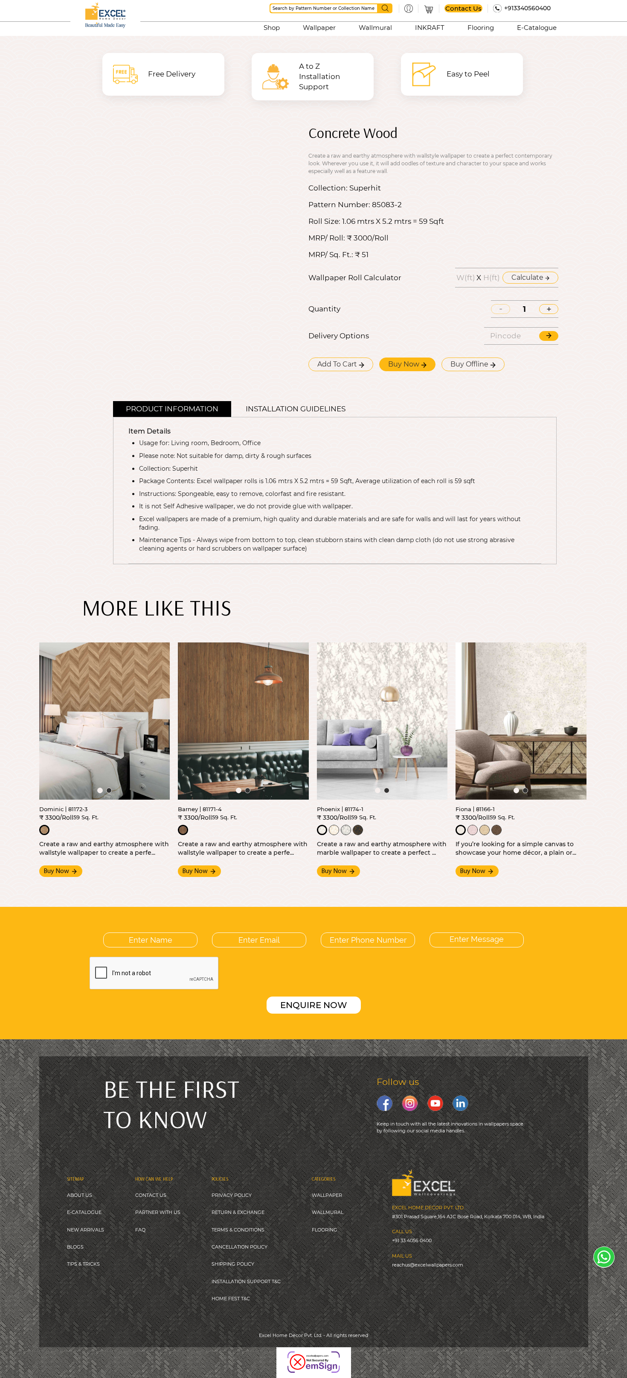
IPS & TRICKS (85, 1264)
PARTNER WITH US (157, 1212)
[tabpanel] (104, 721)
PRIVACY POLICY (232, 1195)
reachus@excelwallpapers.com (427, 1265)
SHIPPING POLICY (233, 1264)
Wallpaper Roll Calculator (354, 277)
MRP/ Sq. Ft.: (330, 254)
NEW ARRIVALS (85, 1230)
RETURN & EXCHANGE (238, 1212)
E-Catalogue (537, 27)
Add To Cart (338, 364)
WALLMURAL (327, 1212)
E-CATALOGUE (84, 1212)
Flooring (480, 27)
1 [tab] (100, 790)
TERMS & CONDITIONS (238, 1230)
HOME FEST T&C (231, 1299)
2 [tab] (109, 790)
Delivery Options (338, 336)
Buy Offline (470, 364)
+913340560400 (527, 8)
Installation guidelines (295, 409)
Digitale (366, 1356)
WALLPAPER (327, 1195)
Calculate (528, 277)
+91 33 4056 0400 (412, 1240)
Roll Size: (324, 221)
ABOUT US (79, 1195)
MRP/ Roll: (326, 238)
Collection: (328, 188)
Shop (272, 27)
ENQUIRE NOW (313, 1005)
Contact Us (463, 8)
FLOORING (324, 1230)
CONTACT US (150, 1195)
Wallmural (375, 27)
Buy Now (404, 364)
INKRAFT (429, 27)
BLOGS (75, 1247)
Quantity (324, 309)
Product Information (172, 409)
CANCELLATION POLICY (239, 1247)
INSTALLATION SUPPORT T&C (246, 1281)
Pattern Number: (339, 204)
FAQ (140, 1230)
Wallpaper (319, 27)
